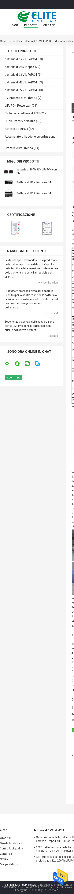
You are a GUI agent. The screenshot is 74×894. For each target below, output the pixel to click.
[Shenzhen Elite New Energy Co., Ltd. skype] (40, 363)
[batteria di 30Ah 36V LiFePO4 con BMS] (8, 171)
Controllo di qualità (11, 848)
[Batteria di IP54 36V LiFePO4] (8, 193)
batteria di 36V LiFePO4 (37, 41)
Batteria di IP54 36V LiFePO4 (34, 193)
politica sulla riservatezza (20, 884)
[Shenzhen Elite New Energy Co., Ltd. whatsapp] (19, 363)
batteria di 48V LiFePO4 (21, 82)
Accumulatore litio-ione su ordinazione (30, 136)
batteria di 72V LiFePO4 (21, 90)
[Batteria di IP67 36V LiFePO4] (8, 182)
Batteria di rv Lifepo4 (19, 148)
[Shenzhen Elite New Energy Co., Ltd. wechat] (29, 363)
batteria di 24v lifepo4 (19, 67)
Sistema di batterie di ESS (22, 113)
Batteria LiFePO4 (16, 129)
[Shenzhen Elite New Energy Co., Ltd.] (37, 16)
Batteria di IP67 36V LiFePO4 (34, 182)
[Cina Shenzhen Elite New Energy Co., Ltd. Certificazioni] (15, 228)
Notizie (4, 859)
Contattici (6, 853)
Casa (14, 25)
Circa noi (49, 25)
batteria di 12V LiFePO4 (21, 59)
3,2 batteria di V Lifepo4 (21, 98)
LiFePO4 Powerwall (18, 105)
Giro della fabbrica (11, 843)
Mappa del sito (9, 864)
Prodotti (31, 25)
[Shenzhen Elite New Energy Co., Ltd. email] (9, 363)
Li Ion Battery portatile (20, 121)
